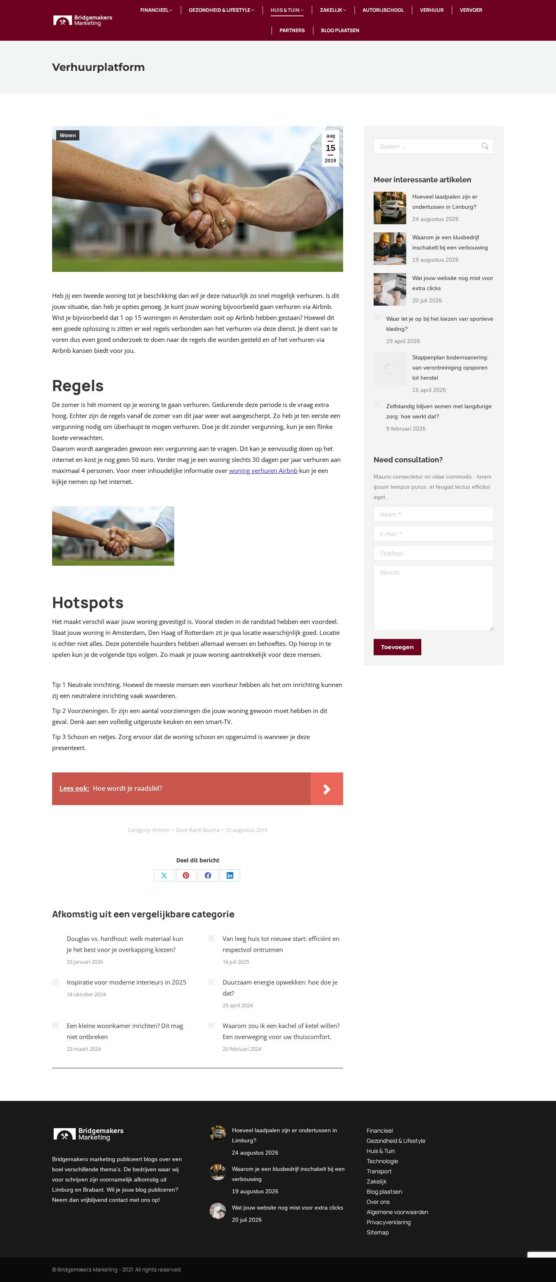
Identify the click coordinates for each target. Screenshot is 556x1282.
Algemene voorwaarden (397, 1212)
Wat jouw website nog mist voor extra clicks (452, 283)
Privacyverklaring (389, 1222)
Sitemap (378, 1232)
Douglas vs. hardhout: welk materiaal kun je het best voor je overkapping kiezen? (125, 944)
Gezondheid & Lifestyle (396, 1140)
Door (197, 830)
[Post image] (55, 938)
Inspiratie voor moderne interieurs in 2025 (126, 982)
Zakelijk (377, 1181)
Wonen (68, 135)
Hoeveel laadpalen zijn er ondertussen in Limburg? (444, 201)
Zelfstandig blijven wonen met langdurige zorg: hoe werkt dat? (439, 411)
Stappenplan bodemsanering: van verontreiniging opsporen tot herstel (450, 367)
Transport (379, 1171)
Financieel (380, 1130)
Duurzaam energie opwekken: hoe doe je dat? (280, 987)
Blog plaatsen (384, 1191)
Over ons (378, 1201)
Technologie (382, 1161)
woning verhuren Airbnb (263, 470)
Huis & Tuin (381, 1151)
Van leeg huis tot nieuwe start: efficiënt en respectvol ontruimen (281, 944)
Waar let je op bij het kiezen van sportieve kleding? (439, 323)
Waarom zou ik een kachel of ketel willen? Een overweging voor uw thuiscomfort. (281, 1031)
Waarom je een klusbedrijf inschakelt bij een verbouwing (450, 242)
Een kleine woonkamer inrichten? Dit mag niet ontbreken (125, 1031)
